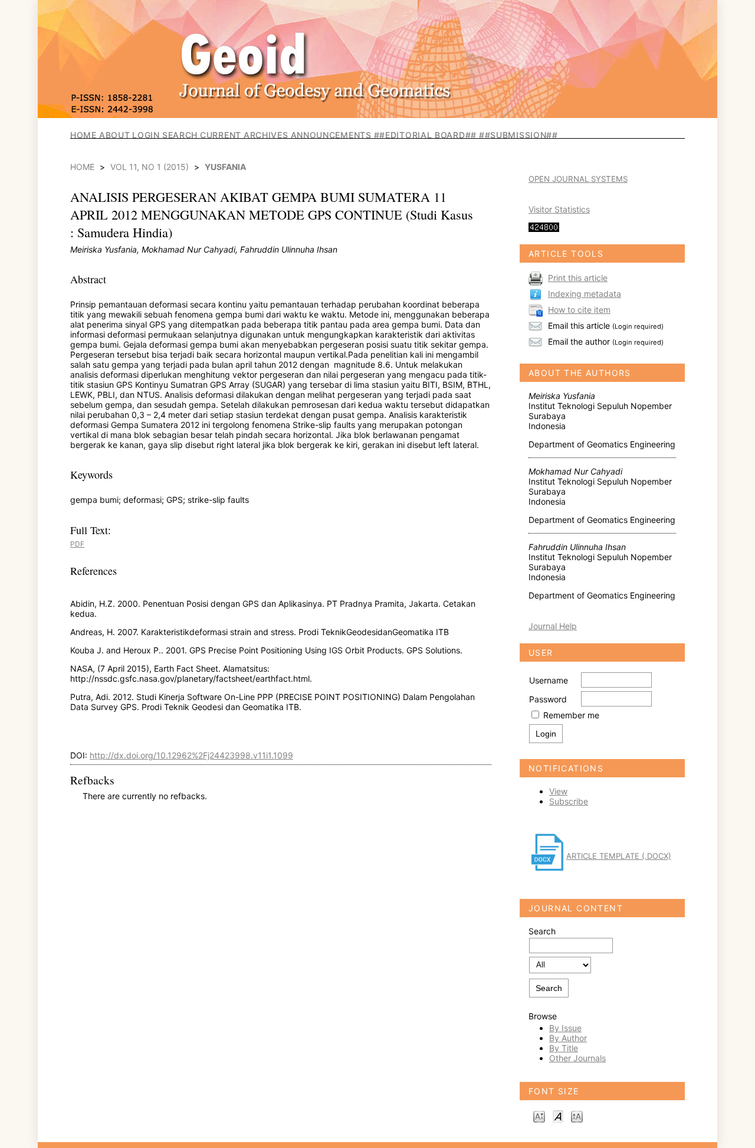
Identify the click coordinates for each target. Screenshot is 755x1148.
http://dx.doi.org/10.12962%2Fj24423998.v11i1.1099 (191, 755)
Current (220, 135)
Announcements (331, 135)
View (558, 791)
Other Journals (577, 1058)
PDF (77, 543)
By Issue (565, 1028)
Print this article (578, 278)
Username (548, 680)
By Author (568, 1038)
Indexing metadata (584, 294)
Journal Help (552, 626)
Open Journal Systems (578, 179)
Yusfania (225, 167)
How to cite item (579, 310)
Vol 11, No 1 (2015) (149, 167)
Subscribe (568, 801)
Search (180, 135)
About (114, 135)
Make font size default (558, 1116)
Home (83, 135)
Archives (266, 135)
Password (548, 699)
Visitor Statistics (559, 209)
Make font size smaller (539, 1116)
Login (146, 135)
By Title (563, 1048)
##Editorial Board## (425, 135)
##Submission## (518, 135)
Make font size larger (577, 1116)
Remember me (571, 715)
